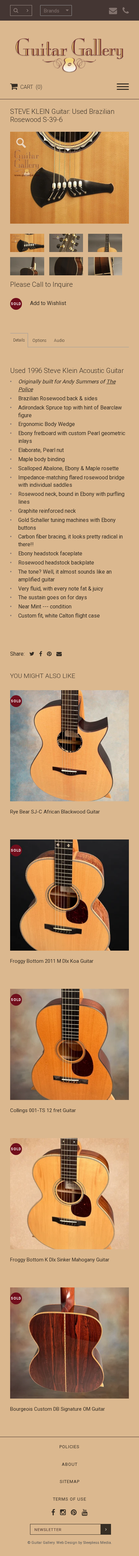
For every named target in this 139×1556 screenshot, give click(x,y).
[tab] (19, 340)
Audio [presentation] (59, 340)
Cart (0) (30, 87)
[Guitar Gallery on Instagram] (61, 1512)
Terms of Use (69, 1499)
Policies (69, 1446)
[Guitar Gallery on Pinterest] (72, 1512)
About (70, 1464)
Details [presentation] (19, 340)
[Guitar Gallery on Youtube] (83, 1512)
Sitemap (70, 1481)
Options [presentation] (39, 340)
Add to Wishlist (48, 303)
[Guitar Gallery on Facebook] (53, 1512)
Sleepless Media (97, 1542)
